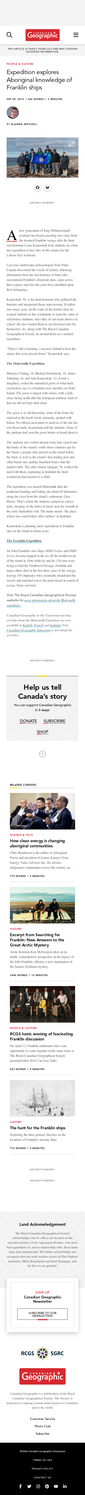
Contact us (42, 1477)
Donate (28, 721)
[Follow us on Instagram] (38, 1486)
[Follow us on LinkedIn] (65, 1486)
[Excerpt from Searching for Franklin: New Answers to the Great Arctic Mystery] (42, 934)
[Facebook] (37, 187)
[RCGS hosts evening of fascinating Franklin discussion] (42, 1030)
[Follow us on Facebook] (20, 1486)
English (27, 625)
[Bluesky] (47, 187)
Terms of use (42, 1460)
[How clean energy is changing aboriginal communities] (42, 837)
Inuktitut (55, 625)
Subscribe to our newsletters (43, 1314)
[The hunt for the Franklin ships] (42, 1117)
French (38, 625)
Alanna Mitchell (24, 124)
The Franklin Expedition (24, 540)
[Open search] (9, 35)
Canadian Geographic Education (28, 630)
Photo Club (43, 1426)
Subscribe (54, 721)
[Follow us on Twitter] (29, 1486)
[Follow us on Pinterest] (47, 1486)
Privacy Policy (42, 1468)
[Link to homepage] (43, 35)
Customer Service (42, 1419)
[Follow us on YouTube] (56, 1486)
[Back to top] (42, 754)
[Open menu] (75, 35)
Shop (42, 732)
